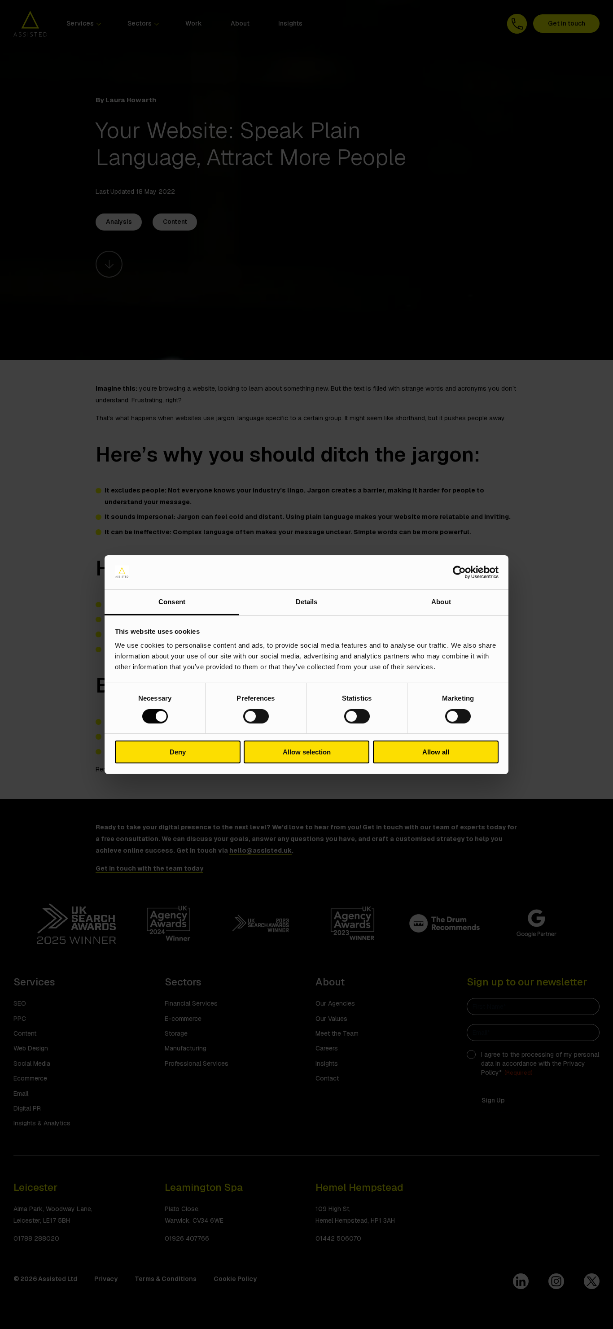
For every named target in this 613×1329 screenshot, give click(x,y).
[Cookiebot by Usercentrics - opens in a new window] (459, 572)
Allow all (435, 752)
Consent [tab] (171, 602)
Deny (178, 752)
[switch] (256, 716)
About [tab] (441, 602)
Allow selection (307, 752)
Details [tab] (307, 602)
